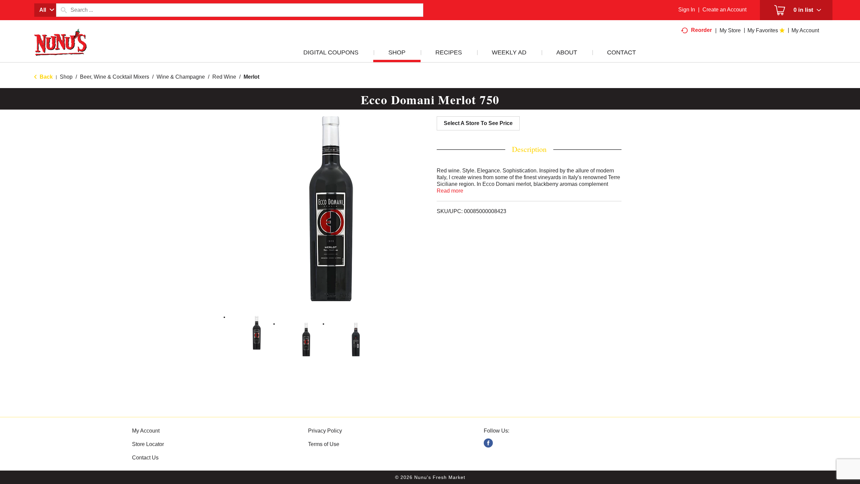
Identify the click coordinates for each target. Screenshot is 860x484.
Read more (450, 191)
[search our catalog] (63, 10)
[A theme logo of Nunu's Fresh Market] (60, 49)
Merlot (251, 77)
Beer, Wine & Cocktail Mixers (114, 77)
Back (45, 77)
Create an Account (724, 9)
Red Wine (224, 77)
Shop (66, 77)
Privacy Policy (325, 431)
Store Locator (148, 444)
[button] (257, 333)
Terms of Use (323, 444)
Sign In (686, 9)
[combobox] (45, 10)
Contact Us (145, 457)
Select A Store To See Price (478, 123)
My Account (146, 431)
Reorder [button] (701, 30)
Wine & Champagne (181, 77)
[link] (488, 443)
